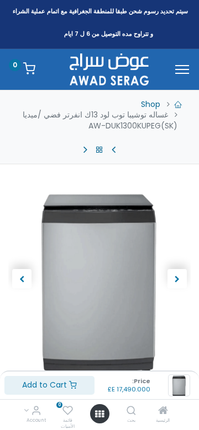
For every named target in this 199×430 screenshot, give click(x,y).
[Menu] (182, 69)
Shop (150, 104)
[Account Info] (36, 411)
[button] (177, 279)
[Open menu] (99, 414)
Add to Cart (45, 384)
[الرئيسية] (163, 411)
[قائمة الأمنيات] (67, 411)
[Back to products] (99, 150)
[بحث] (131, 411)
